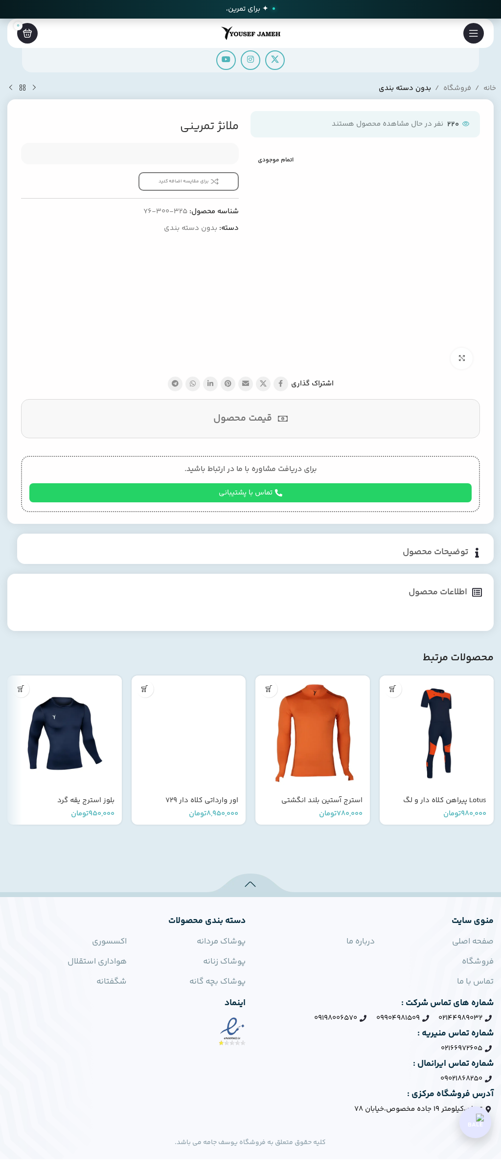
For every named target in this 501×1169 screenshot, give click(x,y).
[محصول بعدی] (11, 88)
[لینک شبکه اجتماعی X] (275, 60)
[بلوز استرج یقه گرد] (64, 732)
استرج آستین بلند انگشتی (322, 800)
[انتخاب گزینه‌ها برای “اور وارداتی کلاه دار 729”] (145, 688)
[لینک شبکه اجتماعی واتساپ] (192, 384)
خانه (489, 88)
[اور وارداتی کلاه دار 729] (189, 732)
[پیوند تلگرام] (175, 384)
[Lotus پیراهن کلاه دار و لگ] (437, 732)
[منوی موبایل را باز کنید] (473, 33)
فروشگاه (457, 88)
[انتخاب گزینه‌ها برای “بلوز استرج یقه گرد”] (20, 688)
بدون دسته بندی (405, 88)
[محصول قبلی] (34, 88)
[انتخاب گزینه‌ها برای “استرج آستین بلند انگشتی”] (268, 688)
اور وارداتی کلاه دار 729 (201, 800)
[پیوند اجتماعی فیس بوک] (280, 384)
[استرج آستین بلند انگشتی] (312, 732)
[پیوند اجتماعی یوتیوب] (226, 60)
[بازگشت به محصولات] (22, 88)
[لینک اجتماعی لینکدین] (210, 384)
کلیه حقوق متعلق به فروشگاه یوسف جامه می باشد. (250, 1142)
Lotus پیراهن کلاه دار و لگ (444, 800)
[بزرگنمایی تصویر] (462, 359)
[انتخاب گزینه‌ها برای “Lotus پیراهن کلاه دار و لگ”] (393, 688)
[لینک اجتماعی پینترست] (228, 384)
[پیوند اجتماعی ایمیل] (245, 384)
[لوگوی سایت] (250, 33)
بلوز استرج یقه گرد (85, 800)
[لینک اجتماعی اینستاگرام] (250, 60)
